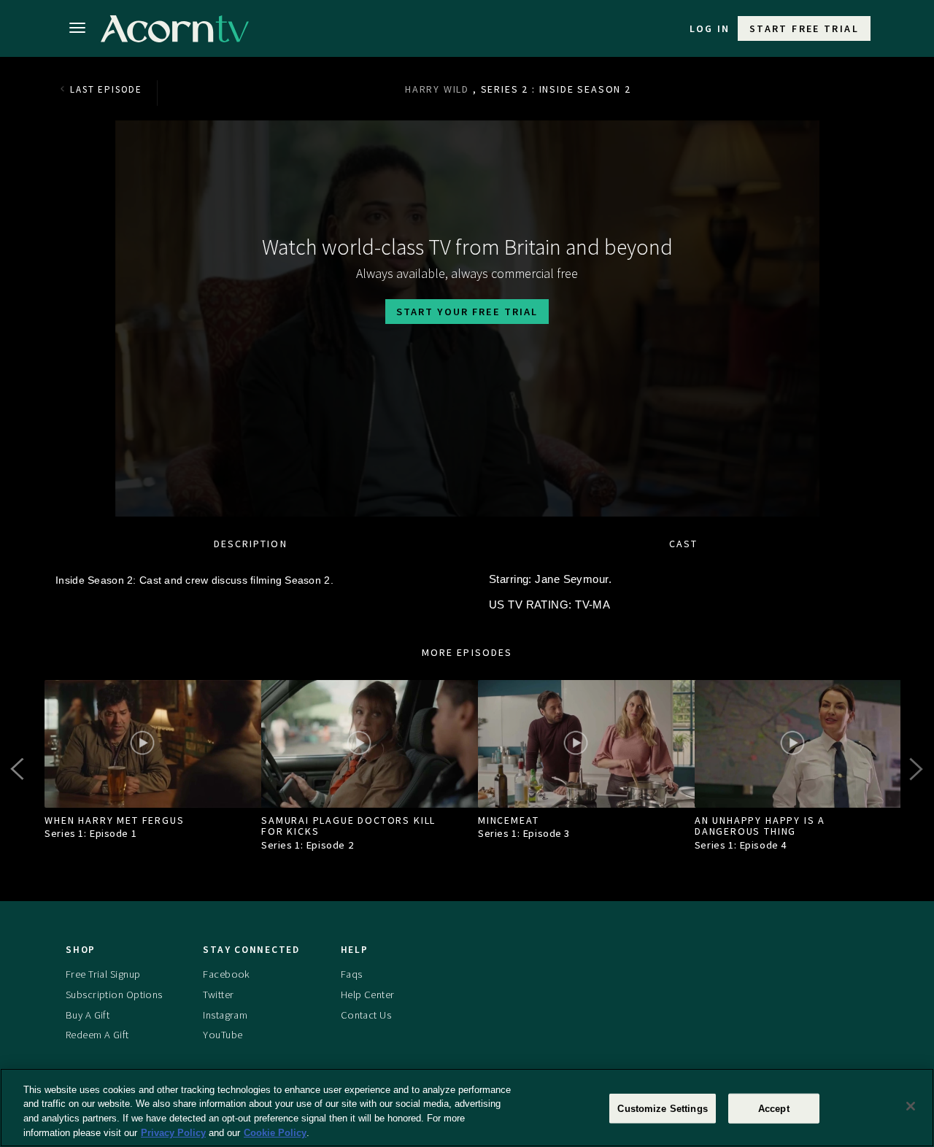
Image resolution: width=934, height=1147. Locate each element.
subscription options (114, 994)
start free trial (804, 28)
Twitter (218, 994)
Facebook (226, 974)
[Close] (911, 1106)
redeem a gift (97, 1034)
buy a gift (87, 1015)
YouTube (222, 1034)
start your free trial (467, 311)
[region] (467, 1107)
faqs (352, 974)
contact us (366, 1015)
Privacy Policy (173, 1132)
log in (710, 28)
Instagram (225, 1015)
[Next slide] (915, 769)
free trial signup (103, 974)
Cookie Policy (275, 1132)
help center (368, 994)
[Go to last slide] (19, 769)
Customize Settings (662, 1108)
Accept (774, 1108)
